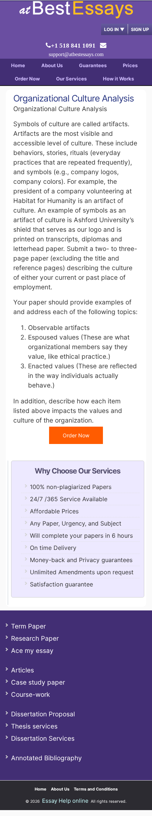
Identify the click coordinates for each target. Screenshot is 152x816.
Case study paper (38, 682)
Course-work (30, 694)
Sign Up (140, 29)
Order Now (27, 79)
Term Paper (28, 626)
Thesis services (34, 726)
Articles (22, 670)
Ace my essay (32, 650)
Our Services (71, 79)
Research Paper (35, 638)
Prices (130, 65)
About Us (52, 65)
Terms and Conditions (96, 789)
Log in (114, 29)
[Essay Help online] (76, 16)
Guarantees (93, 65)
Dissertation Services (43, 738)
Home (18, 65)
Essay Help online (65, 800)
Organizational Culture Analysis (73, 98)
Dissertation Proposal (43, 714)
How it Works (118, 79)
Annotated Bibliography (46, 758)
